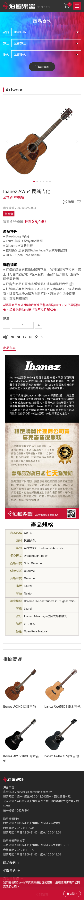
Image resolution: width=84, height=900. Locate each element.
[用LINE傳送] (24, 337)
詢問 (71, 202)
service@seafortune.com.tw (34, 791)
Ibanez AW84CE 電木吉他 (61, 756)
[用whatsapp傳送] (30, 337)
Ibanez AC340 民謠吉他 (19, 706)
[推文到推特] (18, 337)
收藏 (79, 202)
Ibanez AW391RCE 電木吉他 (21, 758)
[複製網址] (42, 337)
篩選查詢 (43, 66)
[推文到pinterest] (36, 337)
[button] (77, 141)
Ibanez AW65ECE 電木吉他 (62, 706)
